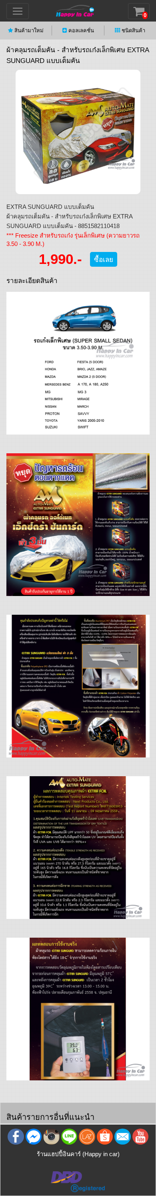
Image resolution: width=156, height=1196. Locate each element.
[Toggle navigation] (17, 11)
